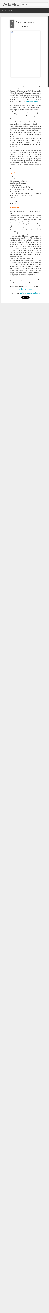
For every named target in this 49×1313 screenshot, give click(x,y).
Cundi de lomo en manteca (25, 24)
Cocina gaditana (33, 293)
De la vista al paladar (30, 287)
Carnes (23, 293)
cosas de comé (32, 101)
